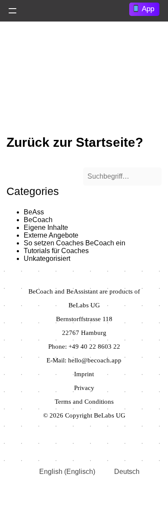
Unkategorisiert (47, 258)
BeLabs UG (84, 305)
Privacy (84, 387)
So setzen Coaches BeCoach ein (74, 243)
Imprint (84, 374)
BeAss (34, 212)
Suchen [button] (62, 175)
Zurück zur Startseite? (74, 142)
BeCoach (38, 219)
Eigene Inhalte (46, 227)
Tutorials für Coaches (56, 250)
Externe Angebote (51, 235)
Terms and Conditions (84, 401)
